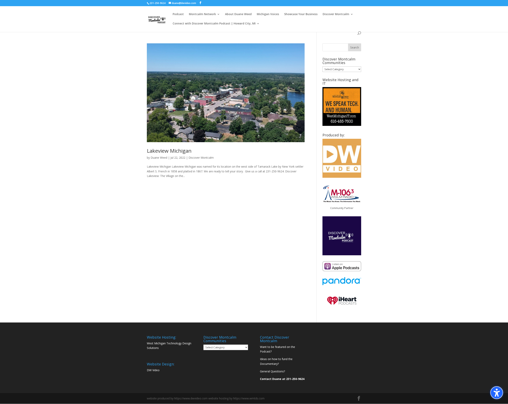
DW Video (153, 370)
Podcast (178, 14)
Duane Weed (159, 157)
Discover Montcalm (336, 14)
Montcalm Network (202, 14)
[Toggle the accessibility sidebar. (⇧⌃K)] (496, 392)
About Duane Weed (238, 14)
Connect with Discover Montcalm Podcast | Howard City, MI (214, 23)
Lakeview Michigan (169, 150)
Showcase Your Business (301, 14)
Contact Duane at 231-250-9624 (282, 379)
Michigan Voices (268, 14)
